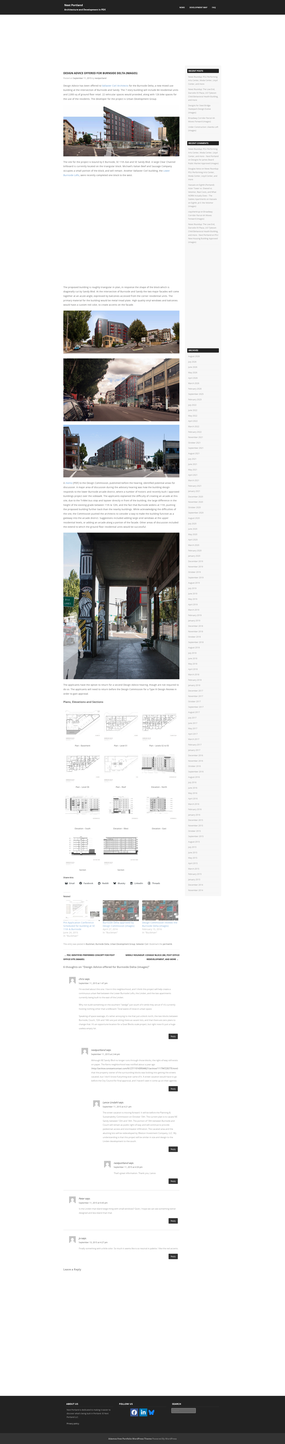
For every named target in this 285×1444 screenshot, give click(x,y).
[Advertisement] (142, 39)
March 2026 (193, 383)
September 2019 (196, 577)
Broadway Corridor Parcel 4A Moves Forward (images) (200, 215)
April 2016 (193, 798)
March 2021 (193, 480)
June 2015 (192, 852)
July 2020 (192, 523)
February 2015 (195, 874)
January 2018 (194, 685)
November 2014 (195, 890)
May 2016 (192, 793)
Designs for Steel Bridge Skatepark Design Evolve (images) (199, 109)
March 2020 (193, 545)
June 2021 (192, 464)
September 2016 (196, 771)
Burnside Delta (102, 944)
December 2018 (195, 626)
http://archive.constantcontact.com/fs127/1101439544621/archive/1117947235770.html (134, 1068)
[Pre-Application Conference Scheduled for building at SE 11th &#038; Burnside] (81, 910)
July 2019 (192, 588)
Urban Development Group (122, 944)
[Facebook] (134, 1412)
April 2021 (193, 475)
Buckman (90, 944)
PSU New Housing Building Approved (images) (203, 238)
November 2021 (195, 437)
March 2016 (193, 804)
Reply (173, 1036)
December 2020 (195, 496)
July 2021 (192, 459)
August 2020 (194, 518)
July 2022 (192, 405)
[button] (82, 727)
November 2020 (195, 502)
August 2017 (194, 712)
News (182, 7)
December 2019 (195, 561)
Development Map (198, 7)
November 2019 (195, 566)
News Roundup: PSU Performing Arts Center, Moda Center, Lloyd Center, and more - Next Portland (203, 152)
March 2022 (193, 426)
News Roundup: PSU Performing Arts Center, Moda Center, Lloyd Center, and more (203, 80)
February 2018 (195, 680)
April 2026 (193, 378)
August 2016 (194, 777)
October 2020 (194, 507)
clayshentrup (194, 211)
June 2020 (192, 528)
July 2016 (192, 782)
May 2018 (192, 663)
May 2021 (192, 469)
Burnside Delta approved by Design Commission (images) (118, 924)
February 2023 (195, 399)
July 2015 (192, 847)
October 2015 (194, 831)
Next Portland (73, 5)
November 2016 (195, 760)
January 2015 (194, 879)
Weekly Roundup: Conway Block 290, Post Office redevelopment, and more (152, 957)
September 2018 (196, 642)
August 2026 (194, 356)
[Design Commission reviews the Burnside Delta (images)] (160, 910)
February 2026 (195, 388)
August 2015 (194, 841)
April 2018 (193, 669)
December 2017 (195, 690)
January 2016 (194, 814)
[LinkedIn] (143, 1412)
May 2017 (192, 728)
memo (68, 482)
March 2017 (193, 739)
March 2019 (193, 609)
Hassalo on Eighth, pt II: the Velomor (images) (202, 202)
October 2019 (194, 572)
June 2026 (192, 367)
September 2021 (196, 448)
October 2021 (194, 442)
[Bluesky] (151, 1412)
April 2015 (193, 863)
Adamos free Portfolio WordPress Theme (130, 1438)
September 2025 (196, 394)
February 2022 (195, 432)
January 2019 (194, 620)
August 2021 (194, 453)
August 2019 (194, 582)
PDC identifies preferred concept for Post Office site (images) (89, 957)
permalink (167, 944)
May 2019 (192, 599)
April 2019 (193, 604)
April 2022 (193, 421)
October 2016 (194, 766)
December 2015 (195, 820)
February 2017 (195, 744)
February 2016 (195, 809)
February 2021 (195, 485)
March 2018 (193, 674)
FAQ (214, 7)
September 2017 (196, 707)
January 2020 (194, 555)
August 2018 (194, 647)
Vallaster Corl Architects (115, 85)
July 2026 (192, 361)
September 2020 (196, 512)
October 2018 (194, 636)
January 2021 (194, 491)
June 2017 (192, 723)
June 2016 (192, 787)
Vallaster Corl (142, 944)
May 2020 (192, 534)
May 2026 (192, 372)
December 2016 (195, 755)
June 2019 (192, 593)
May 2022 (192, 415)
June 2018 (192, 658)
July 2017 (192, 717)
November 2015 (195, 825)
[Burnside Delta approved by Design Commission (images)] (121, 910)
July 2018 (192, 653)
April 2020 (193, 539)
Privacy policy (73, 1423)
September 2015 (196, 836)
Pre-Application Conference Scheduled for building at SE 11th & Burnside (79, 926)
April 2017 (193, 734)
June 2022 (192, 410)
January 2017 (194, 750)
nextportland (100, 78)
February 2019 (195, 615)
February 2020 (195, 550)
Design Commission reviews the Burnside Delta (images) (159, 924)
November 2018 (195, 631)
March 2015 (193, 868)
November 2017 (195, 696)
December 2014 (195, 884)
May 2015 (192, 857)
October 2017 (194, 701)
